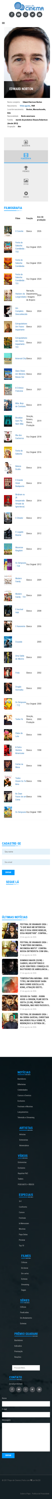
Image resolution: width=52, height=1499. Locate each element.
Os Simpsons (20, 812)
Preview (22, 1240)
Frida (17, 673)
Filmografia (26, 158)
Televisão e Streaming (26, 1117)
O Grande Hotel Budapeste (19, 483)
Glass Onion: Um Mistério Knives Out (20, 374)
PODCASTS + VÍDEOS (26, 1184)
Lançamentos (23, 1112)
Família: (10, 120)
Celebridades (23, 1090)
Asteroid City (20, 358)
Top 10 (21, 1245)
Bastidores (22, 1079)
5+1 (20, 1201)
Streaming (25, 1284)
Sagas (23, 1290)
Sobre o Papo (25, 1493)
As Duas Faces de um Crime (20, 796)
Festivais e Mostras (25, 1106)
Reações (17, 1357)
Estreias (24, 1279)
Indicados (18, 1346)
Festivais (22, 1218)
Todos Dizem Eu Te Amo (20, 781)
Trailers (20, 1179)
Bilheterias (22, 1084)
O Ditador (19, 518)
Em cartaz (25, 1273)
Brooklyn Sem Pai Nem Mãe (19, 420)
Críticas (24, 1262)
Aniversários (24, 1145)
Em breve (24, 1268)
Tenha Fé (19, 719)
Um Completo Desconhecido (21, 311)
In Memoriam (24, 1223)
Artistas (22, 1134)
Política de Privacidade (40, 1493)
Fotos (26, 184)
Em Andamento (26, 1318)
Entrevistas (23, 1140)
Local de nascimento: (15, 109)
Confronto (23, 1207)
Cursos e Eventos (24, 1095)
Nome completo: (13, 102)
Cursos (22, 1212)
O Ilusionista (20, 626)
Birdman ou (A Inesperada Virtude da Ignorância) (20, 500)
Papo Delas (23, 1234)
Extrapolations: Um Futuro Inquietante (21, 326)
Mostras (22, 1229)
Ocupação (11, 126)
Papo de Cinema (14, 1480)
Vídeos (26, 197)
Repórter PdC (23, 1173)
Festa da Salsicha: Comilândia (19, 263)
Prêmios (26, 171)
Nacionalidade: (13, 116)
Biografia (26, 146)
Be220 (38, 1480)
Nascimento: (12, 106)
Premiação (18, 1351)
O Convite (19, 231)
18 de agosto (25, 106)
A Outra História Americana (19, 750)
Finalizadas (24, 1312)
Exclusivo (21, 1101)
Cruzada (18, 642)
